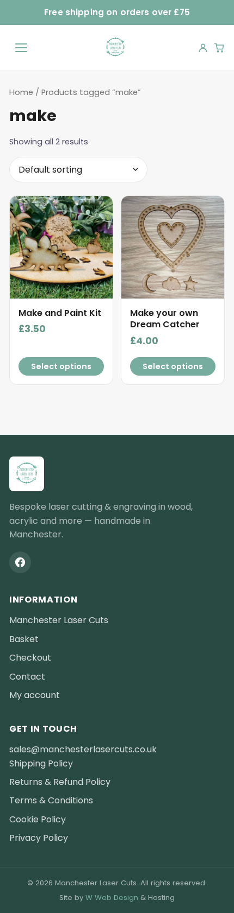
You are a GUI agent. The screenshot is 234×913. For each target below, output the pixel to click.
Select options (61, 366)
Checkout (30, 657)
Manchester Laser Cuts (58, 620)
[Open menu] (21, 48)
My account (34, 695)
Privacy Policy (38, 838)
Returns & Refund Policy (59, 782)
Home (21, 92)
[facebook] (20, 562)
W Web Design (111, 897)
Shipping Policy (41, 763)
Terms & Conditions (51, 800)
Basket (24, 639)
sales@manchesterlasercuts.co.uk (83, 749)
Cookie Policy (37, 819)
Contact (27, 676)
